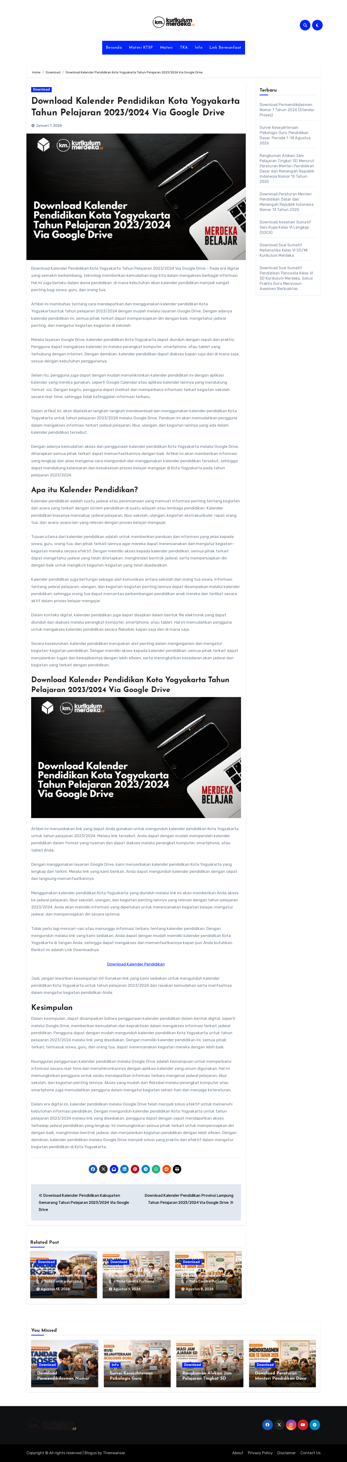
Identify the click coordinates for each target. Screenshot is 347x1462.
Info (198, 48)
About (237, 1453)
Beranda (114, 48)
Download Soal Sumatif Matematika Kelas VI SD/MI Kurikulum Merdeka (284, 250)
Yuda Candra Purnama (63, 1281)
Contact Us (310, 1453)
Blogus (91, 1453)
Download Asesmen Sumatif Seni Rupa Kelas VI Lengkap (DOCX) (285, 227)
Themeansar (114, 1453)
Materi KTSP (141, 48)
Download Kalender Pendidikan (136, 964)
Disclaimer (286, 1453)
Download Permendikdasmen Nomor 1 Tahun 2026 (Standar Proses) (287, 109)
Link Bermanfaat (225, 48)
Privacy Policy (260, 1453)
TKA (184, 48)
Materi (166, 48)
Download (41, 90)
